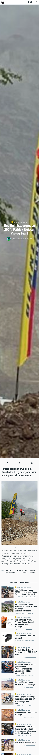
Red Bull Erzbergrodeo (20, 222)
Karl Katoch (29, 629)
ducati (19, 571)
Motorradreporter (30, 640)
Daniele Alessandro (18, 239)
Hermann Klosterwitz (31, 657)
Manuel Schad (29, 705)
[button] (7, 463)
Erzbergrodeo (29, 613)
